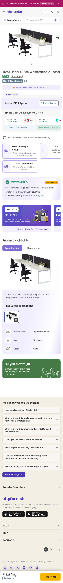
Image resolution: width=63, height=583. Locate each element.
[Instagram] (4, 567)
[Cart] (58, 11)
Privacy (42, 561)
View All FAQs (12, 474)
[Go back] (4, 11)
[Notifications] (45, 11)
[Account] (51, 11)
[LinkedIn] (24, 567)
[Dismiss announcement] (59, 4)
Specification (12, 248)
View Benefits (51, 182)
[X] (17, 567)
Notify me (50, 577)
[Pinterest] (37, 567)
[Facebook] (11, 567)
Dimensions (33, 248)
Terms (49, 561)
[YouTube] (30, 567)
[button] (41, 20)
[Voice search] (55, 20)
